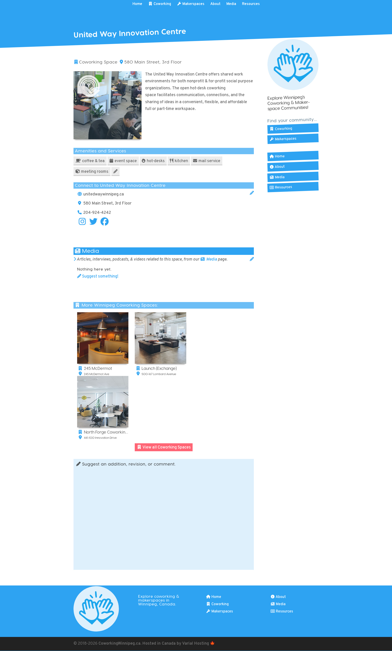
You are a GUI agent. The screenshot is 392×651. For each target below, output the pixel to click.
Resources (251, 4)
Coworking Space (98, 61)
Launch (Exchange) (159, 368)
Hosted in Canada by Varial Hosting (175, 643)
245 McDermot (98, 368)
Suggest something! (99, 276)
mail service (209, 161)
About (215, 4)
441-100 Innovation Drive (100, 437)
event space (126, 161)
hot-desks (156, 161)
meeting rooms (94, 171)
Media (231, 4)
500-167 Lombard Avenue (159, 373)
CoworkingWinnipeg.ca (119, 643)
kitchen (181, 161)
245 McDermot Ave (96, 373)
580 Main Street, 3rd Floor (153, 61)
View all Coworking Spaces (166, 447)
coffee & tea (93, 161)
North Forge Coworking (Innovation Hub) (121, 431)
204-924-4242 (96, 212)
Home (137, 4)
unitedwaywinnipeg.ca (103, 194)
